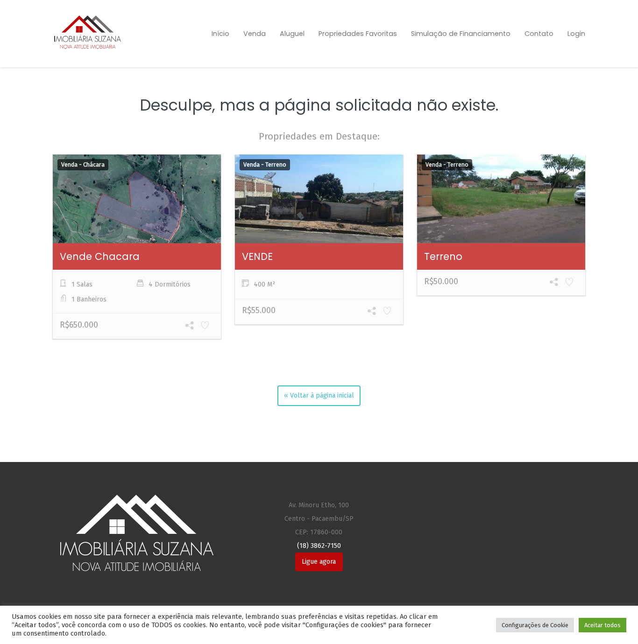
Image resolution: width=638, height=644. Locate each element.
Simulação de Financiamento (460, 33)
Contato (539, 33)
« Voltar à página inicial (319, 395)
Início (220, 33)
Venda (254, 33)
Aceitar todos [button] (602, 625)
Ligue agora (319, 562)
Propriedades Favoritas (358, 33)
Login (576, 33)
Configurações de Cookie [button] (535, 625)
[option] (137, 248)
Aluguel (292, 33)
